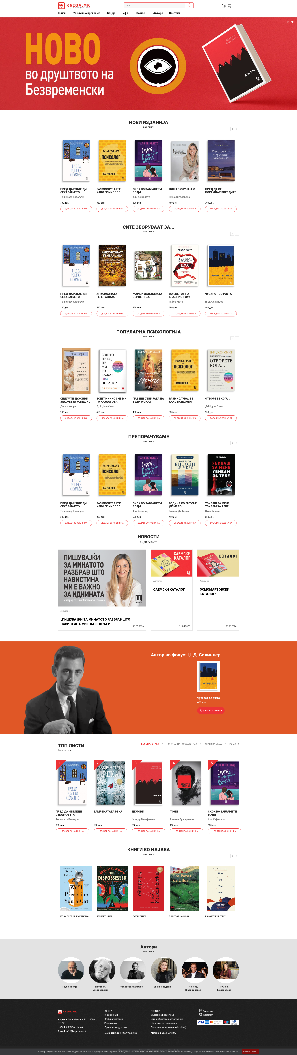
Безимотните (104, 916)
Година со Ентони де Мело (183, 505)
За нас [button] (141, 13)
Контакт (174, 13)
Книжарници (111, 1014)
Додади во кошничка (76, 209)
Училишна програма (86, 13)
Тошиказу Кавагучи (72, 197)
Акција (110, 13)
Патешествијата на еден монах (148, 400)
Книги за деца (213, 744)
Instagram (208, 1014)
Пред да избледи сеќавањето (73, 190)
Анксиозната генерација (107, 295)
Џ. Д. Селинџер (214, 301)
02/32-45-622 (76, 1027)
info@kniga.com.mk (76, 1031)
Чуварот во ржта (218, 293)
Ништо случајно (182, 189)
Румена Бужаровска (182, 819)
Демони (138, 811)
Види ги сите (64, 750)
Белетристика (150, 744)
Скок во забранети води (147, 190)
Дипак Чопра (68, 406)
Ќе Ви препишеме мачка (74, 916)
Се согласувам (250, 1052)
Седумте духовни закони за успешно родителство (75, 401)
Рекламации (110, 1023)
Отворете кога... (217, 398)
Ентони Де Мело (179, 511)
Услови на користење (162, 1014)
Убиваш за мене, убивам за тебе (217, 505)
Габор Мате (176, 301)
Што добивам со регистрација (167, 1019)
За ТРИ (108, 1010)
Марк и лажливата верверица (147, 295)
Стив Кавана (212, 511)
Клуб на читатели (113, 1019)
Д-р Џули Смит (105, 406)
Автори (158, 13)
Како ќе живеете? (215, 916)
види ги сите (148, 127)
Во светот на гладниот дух (180, 295)
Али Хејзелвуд (141, 197)
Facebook (208, 1011)
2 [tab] (292, 21)
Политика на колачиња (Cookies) (168, 1027)
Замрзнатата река (108, 811)
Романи (234, 744)
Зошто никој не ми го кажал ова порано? (112, 401)
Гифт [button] (125, 13)
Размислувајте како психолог (109, 190)
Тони (174, 811)
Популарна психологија (182, 744)
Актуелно (65, 611)
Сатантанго (139, 916)
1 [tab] (287, 21)
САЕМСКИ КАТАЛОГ (169, 589)
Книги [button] (62, 13)
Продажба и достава (115, 1027)
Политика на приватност (164, 1023)
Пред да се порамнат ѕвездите (220, 190)
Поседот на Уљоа (179, 916)
